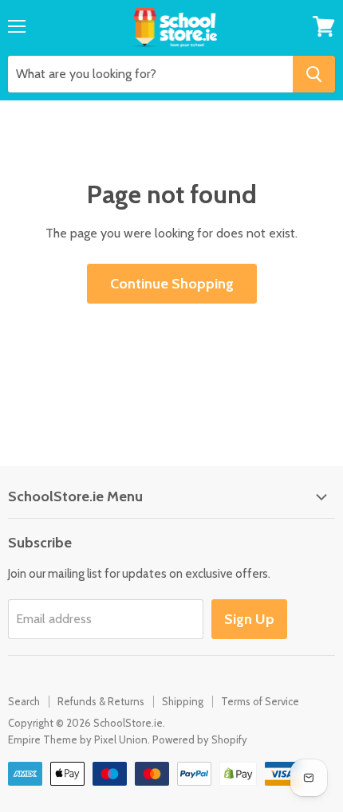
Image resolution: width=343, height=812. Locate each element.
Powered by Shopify (199, 739)
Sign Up (249, 619)
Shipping (182, 701)
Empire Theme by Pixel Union (78, 739)
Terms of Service (260, 701)
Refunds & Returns (100, 701)
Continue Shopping (172, 283)
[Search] (314, 74)
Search (24, 701)
